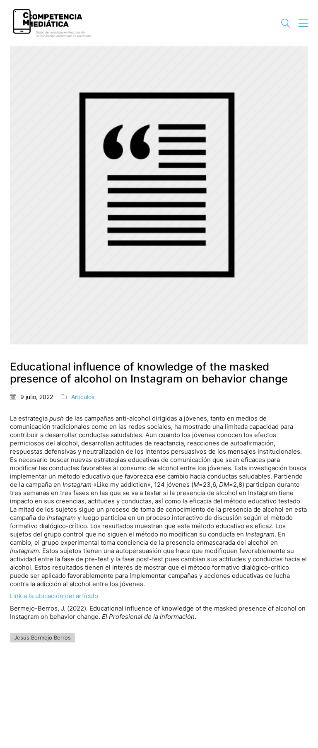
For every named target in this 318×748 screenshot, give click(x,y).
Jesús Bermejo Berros (42, 637)
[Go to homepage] (51, 23)
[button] (303, 23)
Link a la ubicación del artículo (54, 596)
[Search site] (285, 24)
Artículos (82, 396)
